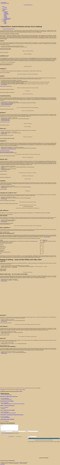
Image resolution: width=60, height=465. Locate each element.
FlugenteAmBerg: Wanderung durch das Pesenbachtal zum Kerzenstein (11, 414)
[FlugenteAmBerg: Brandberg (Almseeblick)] (5, 417)
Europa (17, 389)
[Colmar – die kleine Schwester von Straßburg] (2, 408)
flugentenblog (2, 389)
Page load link (2, 464)
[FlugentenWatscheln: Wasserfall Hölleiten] (6, 399)
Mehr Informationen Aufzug (5, 119)
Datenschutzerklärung (19, 436)
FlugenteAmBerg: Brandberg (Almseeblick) (7, 419)
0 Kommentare (6, 398)
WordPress (25, 463)
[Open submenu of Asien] (4, 8)
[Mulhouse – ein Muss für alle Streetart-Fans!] (12, 403)
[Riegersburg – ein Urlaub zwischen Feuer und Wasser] (5, 394)
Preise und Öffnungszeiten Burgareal (6, 104)
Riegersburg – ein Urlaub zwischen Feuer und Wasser (9, 396)
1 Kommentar (6, 407)
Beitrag (49, 212)
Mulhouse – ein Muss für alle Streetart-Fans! (7, 405)
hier (33, 230)
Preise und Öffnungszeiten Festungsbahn (7, 103)
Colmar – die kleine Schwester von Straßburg (7, 410)
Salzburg (23, 389)
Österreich (20, 389)
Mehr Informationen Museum (5, 120)
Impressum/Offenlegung (11, 436)
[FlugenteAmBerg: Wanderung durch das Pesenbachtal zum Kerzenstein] (8, 412)
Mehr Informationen (4, 84)
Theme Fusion (16, 463)
